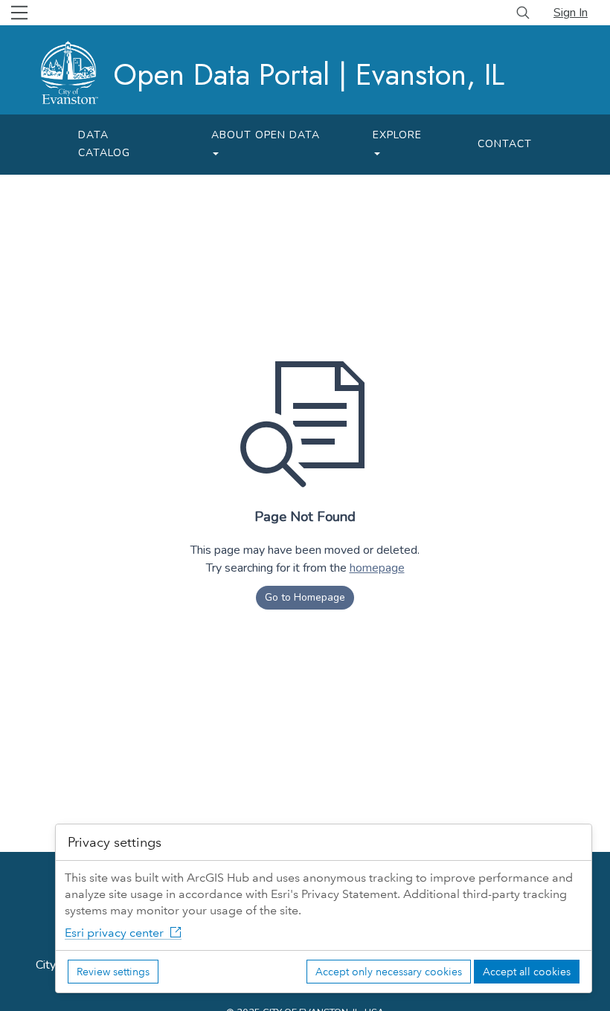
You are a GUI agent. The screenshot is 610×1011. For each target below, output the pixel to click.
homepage (377, 568)
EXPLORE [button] (397, 135)
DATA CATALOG (104, 144)
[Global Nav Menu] (19, 12)
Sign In (570, 12)
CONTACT (505, 144)
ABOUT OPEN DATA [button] (265, 135)
